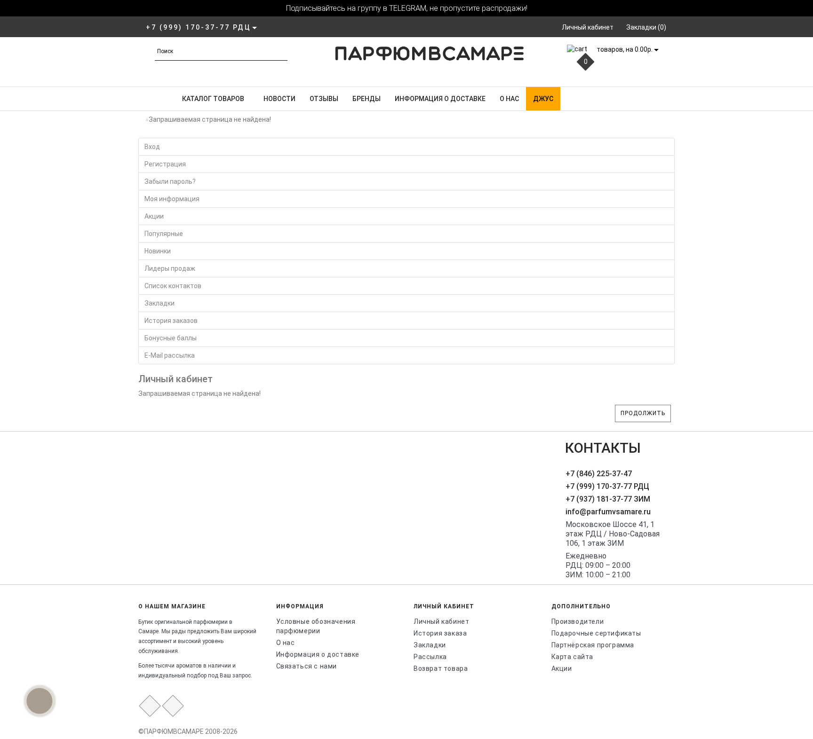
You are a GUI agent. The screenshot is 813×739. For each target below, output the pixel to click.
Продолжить (643, 413)
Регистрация (165, 164)
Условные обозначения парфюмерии (316, 626)
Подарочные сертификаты (596, 633)
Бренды (366, 98)
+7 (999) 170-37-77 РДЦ (607, 486)
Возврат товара (441, 668)
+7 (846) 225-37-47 (599, 473)
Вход (152, 146)
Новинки (157, 251)
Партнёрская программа (593, 645)
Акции (154, 216)
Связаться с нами (306, 666)
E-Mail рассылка (169, 355)
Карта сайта (572, 656)
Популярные (163, 233)
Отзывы (324, 98)
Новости (279, 98)
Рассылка (430, 656)
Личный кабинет (441, 621)
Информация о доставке (440, 98)
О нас (509, 98)
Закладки (159, 303)
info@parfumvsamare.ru (608, 511)
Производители (577, 621)
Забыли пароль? (170, 181)
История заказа (440, 633)
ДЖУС (543, 98)
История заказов (171, 320)
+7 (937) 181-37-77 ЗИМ (608, 499)
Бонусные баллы (170, 338)
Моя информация (171, 199)
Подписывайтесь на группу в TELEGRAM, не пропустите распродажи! (406, 8)
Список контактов (172, 286)
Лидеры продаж (169, 268)
